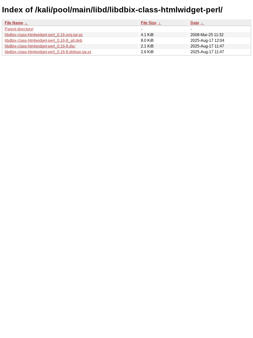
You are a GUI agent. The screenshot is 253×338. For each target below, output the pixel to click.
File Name (14, 23)
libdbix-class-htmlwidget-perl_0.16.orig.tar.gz (44, 35)
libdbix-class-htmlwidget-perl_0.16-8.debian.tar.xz (48, 52)
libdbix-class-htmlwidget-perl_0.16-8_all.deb (43, 40)
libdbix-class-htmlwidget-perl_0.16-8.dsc (40, 46)
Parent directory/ (19, 29)
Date (194, 23)
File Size (148, 23)
